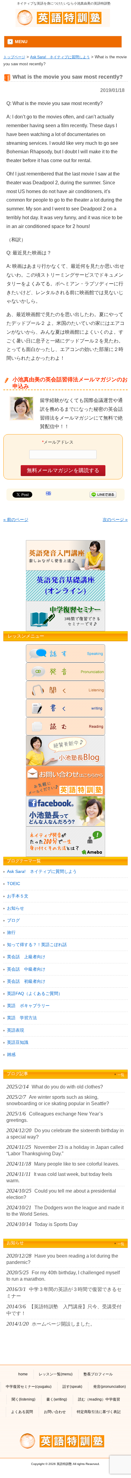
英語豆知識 (17, 1042)
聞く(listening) (23, 1399)
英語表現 (15, 1030)
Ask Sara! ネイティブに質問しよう (60, 57)
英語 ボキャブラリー (28, 1005)
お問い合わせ (55, 1412)
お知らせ (15, 908)
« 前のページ (15, 519)
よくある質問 (22, 1412)
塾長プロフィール (98, 1374)
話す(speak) (72, 1386)
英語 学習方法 (22, 1017)
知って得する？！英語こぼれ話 (37, 944)
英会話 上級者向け (26, 956)
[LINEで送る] (103, 494)
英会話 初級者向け (26, 981)
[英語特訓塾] (63, 17)
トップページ (14, 57)
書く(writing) (56, 1399)
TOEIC (13, 883)
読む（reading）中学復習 (99, 1399)
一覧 (121, 1075)
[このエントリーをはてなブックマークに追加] (48, 494)
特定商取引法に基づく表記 (99, 1412)
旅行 (11, 932)
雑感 (11, 1054)
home (23, 1374)
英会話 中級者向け (26, 969)
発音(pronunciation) (109, 1386)
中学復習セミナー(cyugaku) (28, 1386)
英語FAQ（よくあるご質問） (34, 993)
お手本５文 (17, 896)
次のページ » (115, 519)
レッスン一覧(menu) (56, 1374)
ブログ (13, 920)
